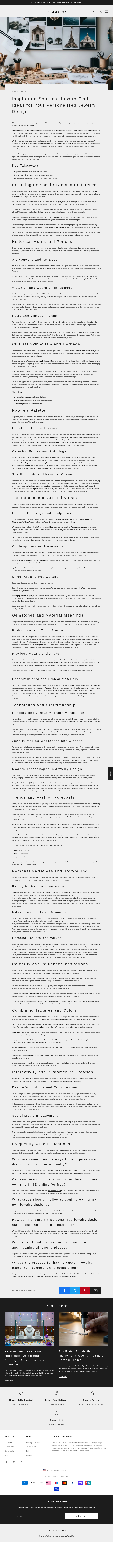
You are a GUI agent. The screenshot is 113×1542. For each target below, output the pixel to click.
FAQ (28, 1451)
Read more (9, 1380)
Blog (6, 1455)
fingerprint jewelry (86, 123)
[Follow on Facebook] (6, 1462)
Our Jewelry (9, 1447)
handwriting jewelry (18, 125)
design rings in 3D (54, 1191)
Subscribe (81, 1516)
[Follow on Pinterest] (21, 1462)
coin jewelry (66, 123)
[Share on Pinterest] (85, 1290)
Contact (29, 1455)
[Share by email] (96, 1290)
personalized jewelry (30, 123)
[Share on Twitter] (75, 1290)
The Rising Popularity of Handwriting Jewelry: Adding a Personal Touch (81, 1355)
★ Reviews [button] (111, 773)
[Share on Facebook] (64, 1290)
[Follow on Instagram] (13, 1462)
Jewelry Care (31, 1447)
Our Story (8, 1443)
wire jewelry (75, 123)
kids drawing (51, 123)
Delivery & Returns (33, 1443)
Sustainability (9, 1451)
